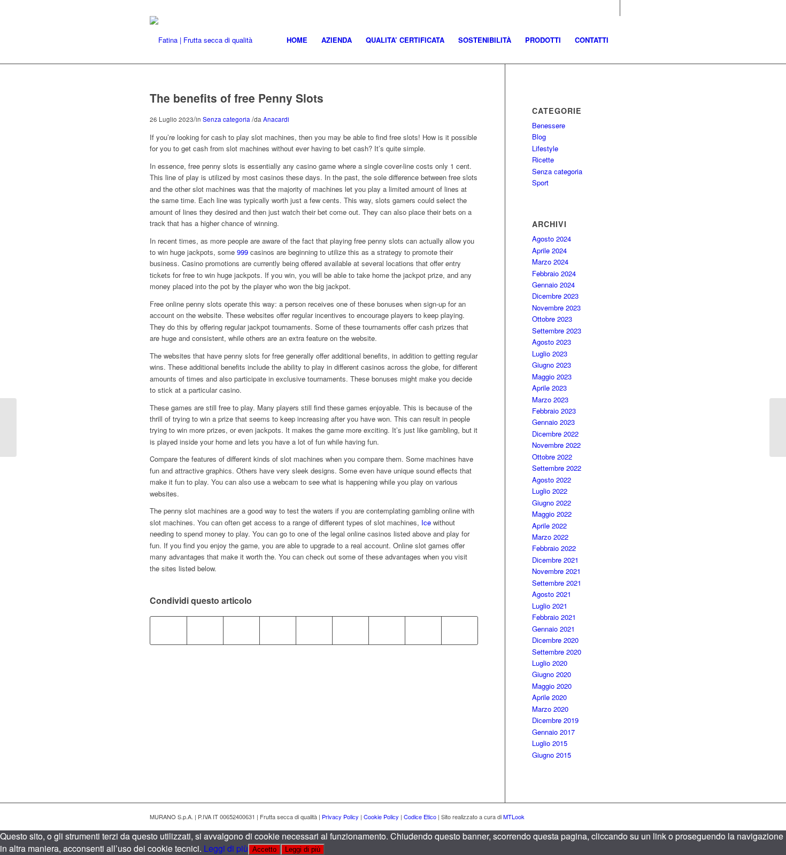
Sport (540, 182)
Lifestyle (545, 148)
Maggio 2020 (552, 686)
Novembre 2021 (556, 571)
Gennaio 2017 (553, 732)
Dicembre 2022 (555, 434)
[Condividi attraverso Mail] (459, 630)
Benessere (548, 125)
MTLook (514, 816)
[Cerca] (625, 40)
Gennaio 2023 (553, 422)
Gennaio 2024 (553, 284)
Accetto (264, 849)
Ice (426, 522)
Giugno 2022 (551, 503)
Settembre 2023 (556, 330)
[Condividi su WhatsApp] (241, 630)
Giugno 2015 (551, 755)
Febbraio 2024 (554, 273)
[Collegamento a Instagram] (612, 8)
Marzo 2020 (550, 709)
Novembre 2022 (556, 445)
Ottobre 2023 (552, 319)
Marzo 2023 (550, 399)
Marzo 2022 (550, 537)
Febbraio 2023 (554, 411)
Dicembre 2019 (555, 720)
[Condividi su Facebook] (168, 630)
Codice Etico (420, 816)
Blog (539, 136)
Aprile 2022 (549, 525)
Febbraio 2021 (554, 617)
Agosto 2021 (551, 594)
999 (242, 252)
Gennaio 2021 (553, 629)
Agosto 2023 (551, 342)
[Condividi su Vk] (387, 630)
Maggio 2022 (552, 514)
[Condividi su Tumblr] (350, 630)
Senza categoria (226, 119)
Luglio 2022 (549, 491)
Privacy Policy (340, 816)
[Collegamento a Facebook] (628, 8)
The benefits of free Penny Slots (236, 98)
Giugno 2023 (551, 365)
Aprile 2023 (549, 388)
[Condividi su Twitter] (205, 630)
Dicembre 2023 (555, 296)
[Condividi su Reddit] (423, 630)
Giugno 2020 (551, 674)
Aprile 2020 (549, 697)
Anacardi (276, 119)
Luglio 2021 (549, 606)
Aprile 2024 (549, 250)
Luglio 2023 (549, 353)
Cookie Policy (381, 816)
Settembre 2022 (556, 468)
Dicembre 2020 (555, 640)
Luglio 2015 (549, 743)
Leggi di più (226, 848)
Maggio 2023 (552, 376)
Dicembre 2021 (555, 560)
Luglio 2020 (549, 663)
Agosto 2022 (551, 480)
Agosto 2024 (551, 239)
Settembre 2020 (556, 652)
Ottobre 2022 (552, 457)
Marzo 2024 (550, 261)
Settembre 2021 (556, 583)
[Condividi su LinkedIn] (314, 630)
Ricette (543, 159)
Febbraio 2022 (554, 548)
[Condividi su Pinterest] (278, 630)
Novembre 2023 (556, 307)
